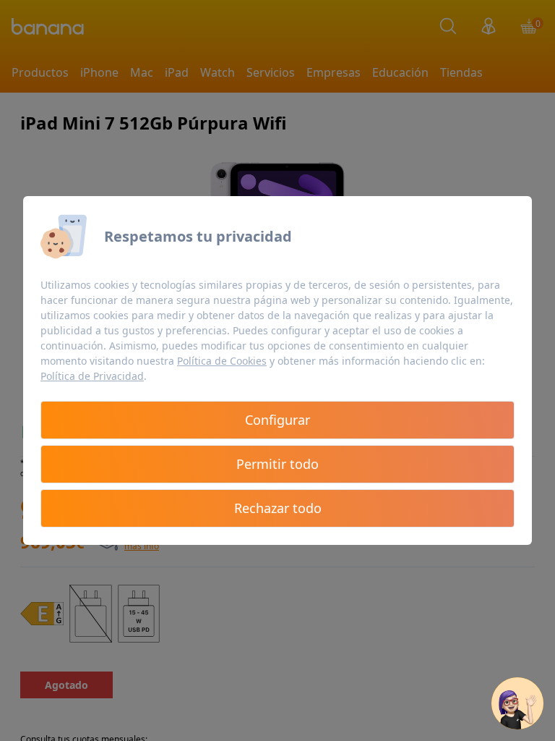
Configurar (277, 419)
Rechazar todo (278, 508)
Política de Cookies (222, 361)
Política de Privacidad (92, 376)
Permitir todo (277, 464)
